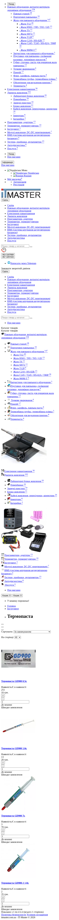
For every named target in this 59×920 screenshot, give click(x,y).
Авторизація (19, 182)
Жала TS (19, 361)
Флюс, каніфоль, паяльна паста (30, 75)
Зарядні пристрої (23, 102)
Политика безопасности (13, 914)
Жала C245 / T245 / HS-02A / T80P (32, 375)
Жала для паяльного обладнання (32, 20)
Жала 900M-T (21, 378)
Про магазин (13, 157)
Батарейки (19, 119)
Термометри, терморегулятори (24, 125)
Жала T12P (19, 368)
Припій (18, 72)
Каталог (9, 330)
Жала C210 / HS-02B (25, 371)
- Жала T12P (26, 37)
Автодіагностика (16, 145)
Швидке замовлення (11, 707)
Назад (11, 4)
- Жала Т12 (26, 24)
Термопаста (20, 86)
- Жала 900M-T (27, 50)
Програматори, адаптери (21, 122)
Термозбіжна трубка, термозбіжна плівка (35, 79)
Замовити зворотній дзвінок (15, 268)
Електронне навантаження (22, 89)
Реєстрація (18, 184)
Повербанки (21, 99)
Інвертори (19, 115)
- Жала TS (25, 30)
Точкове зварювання (24, 69)
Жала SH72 (20, 365)
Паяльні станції (22, 13)
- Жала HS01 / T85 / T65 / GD (35, 27)
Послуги (12, 148)
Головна (11, 606)
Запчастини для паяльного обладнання (34, 53)
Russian (27, 175)
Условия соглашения (37, 914)
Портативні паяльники (26, 17)
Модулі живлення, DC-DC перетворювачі (29, 132)
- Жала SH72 (27, 34)
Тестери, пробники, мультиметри (25, 142)
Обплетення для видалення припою (32, 82)
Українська (33, 173)
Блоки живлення (23, 106)
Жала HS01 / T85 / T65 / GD (29, 358)
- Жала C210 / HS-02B (32, 40)
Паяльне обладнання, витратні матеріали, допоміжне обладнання (28, 209)
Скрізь (10, 205)
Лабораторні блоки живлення (30, 96)
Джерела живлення (19, 92)
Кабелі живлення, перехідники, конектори (33, 495)
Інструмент (14, 129)
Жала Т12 (19, 355)
